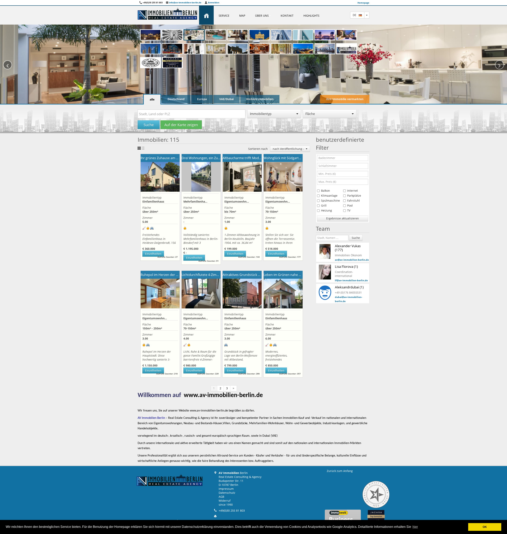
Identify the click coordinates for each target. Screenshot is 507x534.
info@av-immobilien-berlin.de (185, 2)
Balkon (325, 190)
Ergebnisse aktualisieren (342, 218)
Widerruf (225, 500)
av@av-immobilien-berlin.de (352, 259)
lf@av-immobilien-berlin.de (351, 280)
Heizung (326, 210)
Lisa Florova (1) (346, 266)
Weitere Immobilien (260, 99)
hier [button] (415, 526)
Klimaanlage (329, 195)
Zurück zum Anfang (340, 471)
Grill (324, 205)
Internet (352, 190)
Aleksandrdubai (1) (349, 287)
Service (224, 15)
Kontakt (287, 15)
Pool (350, 205)
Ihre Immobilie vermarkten (344, 99)
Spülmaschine (330, 200)
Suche (149, 124)
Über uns (262, 15)
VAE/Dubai (226, 99)
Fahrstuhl (353, 200)
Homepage (363, 2)
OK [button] (485, 526)
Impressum (226, 489)
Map (242, 15)
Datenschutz (227, 493)
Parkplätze (354, 195)
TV (348, 210)
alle (152, 99)
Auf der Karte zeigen (181, 124)
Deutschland (176, 99)
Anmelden (213, 2)
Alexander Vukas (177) (348, 248)
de (356, 15)
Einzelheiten (153, 254)
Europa (202, 99)
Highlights (311, 15)
